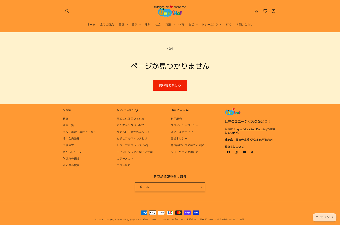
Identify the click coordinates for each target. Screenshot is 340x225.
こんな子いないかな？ (131, 125)
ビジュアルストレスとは (132, 138)
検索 (65, 118)
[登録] (200, 187)
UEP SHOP (110, 219)
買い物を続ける (170, 85)
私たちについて (72, 152)
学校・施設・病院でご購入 (79, 132)
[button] (67, 11)
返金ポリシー (149, 219)
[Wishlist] (265, 11)
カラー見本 (124, 165)
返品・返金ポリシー (183, 132)
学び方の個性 (71, 158)
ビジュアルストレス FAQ (132, 145)
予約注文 (68, 145)
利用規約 (176, 118)
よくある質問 (71, 165)
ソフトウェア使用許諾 (185, 152)
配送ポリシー (179, 138)
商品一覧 (68, 125)
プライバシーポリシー (185, 125)
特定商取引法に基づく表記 (187, 145)
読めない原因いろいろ (131, 118)
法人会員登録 (71, 138)
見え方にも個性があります (133, 132)
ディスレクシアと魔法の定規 (135, 152)
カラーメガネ (125, 158)
